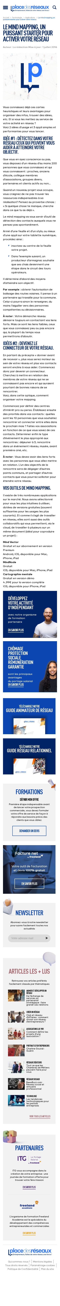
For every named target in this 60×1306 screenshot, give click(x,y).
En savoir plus (16, 630)
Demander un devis (29, 831)
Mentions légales (42, 1261)
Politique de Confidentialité (23, 1268)
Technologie (17, 17)
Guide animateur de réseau (29, 708)
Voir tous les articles (40, 1116)
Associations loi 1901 (35, 1029)
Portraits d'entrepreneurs (37, 1046)
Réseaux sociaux (33, 1079)
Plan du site (47, 1268)
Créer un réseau (33, 1012)
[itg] (29, 1162)
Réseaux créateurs (34, 1062)
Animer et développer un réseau (36, 992)
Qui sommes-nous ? (19, 1261)
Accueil (6, 17)
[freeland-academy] (29, 1207)
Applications (30, 17)
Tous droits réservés (16, 1265)
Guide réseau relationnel (29, 749)
